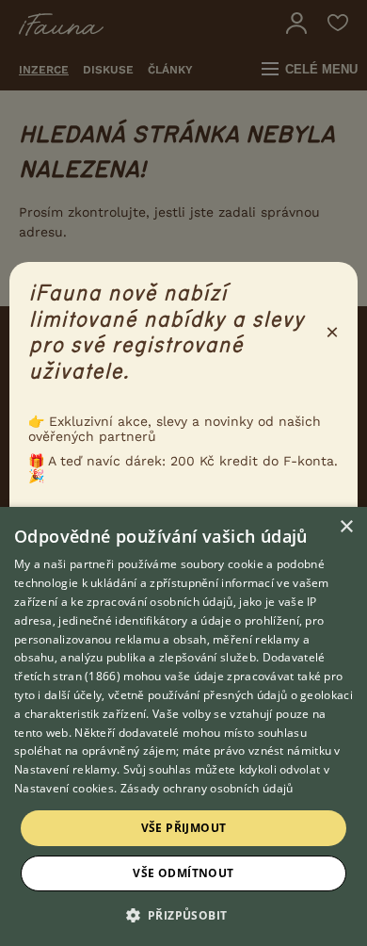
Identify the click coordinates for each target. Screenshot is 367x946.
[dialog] (183, 726)
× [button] (346, 527)
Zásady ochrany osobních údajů (207, 788)
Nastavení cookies (64, 788)
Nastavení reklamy (65, 769)
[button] (184, 914)
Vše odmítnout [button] (183, 873)
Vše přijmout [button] (184, 828)
